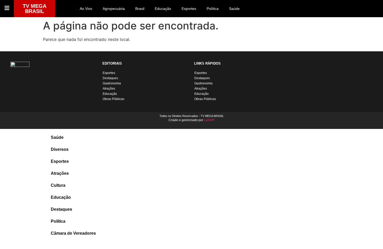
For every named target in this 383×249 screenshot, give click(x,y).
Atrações (109, 88)
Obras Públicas (113, 99)
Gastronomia (112, 83)
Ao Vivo (86, 9)
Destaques (110, 78)
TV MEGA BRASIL (34, 8)
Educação (163, 9)
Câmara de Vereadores (73, 233)
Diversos (60, 149)
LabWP (209, 120)
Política (213, 9)
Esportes (189, 9)
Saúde (234, 9)
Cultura (58, 185)
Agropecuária (114, 9)
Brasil (139, 9)
